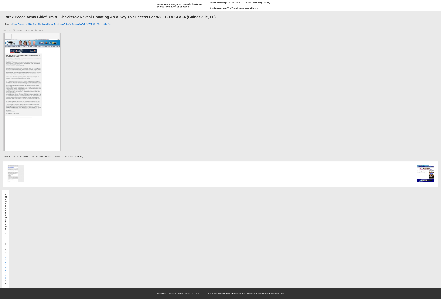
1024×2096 (5, 267)
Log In (197, 293)
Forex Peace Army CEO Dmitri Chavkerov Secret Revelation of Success (179, 5)
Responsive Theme (277, 293)
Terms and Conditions (176, 293)
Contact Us (189, 293)
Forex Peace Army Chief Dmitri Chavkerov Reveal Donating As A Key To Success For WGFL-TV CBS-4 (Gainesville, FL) (61, 24)
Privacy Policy (161, 293)
